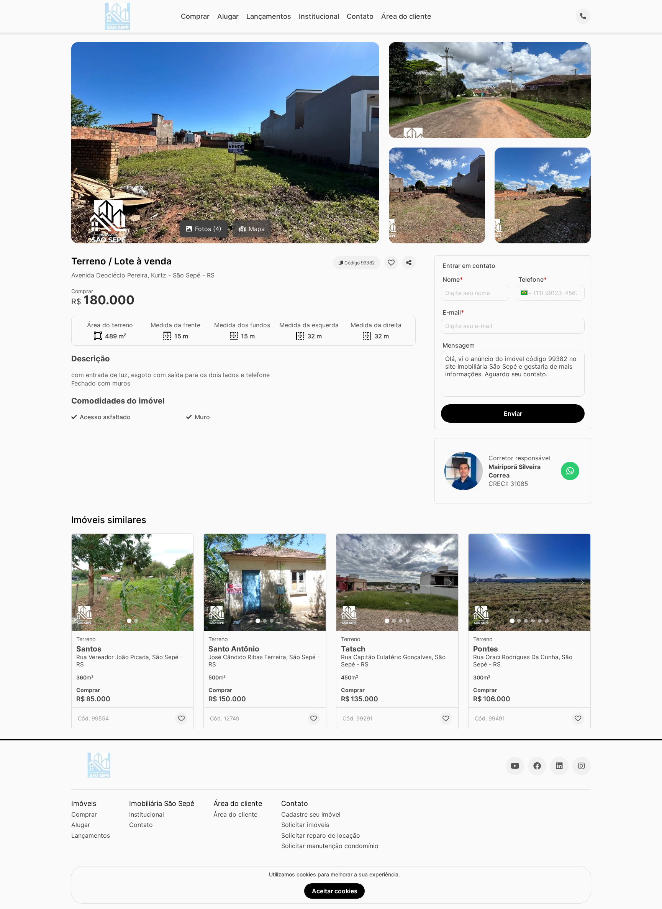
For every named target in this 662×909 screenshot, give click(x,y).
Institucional (319, 16)
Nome (452, 279)
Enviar (513, 413)
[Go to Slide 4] (408, 621)
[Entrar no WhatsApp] (570, 471)
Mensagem (458, 345)
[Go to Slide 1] (129, 621)
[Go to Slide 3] (272, 621)
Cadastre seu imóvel (311, 814)
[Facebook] (537, 766)
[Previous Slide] (80, 583)
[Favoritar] (391, 262)
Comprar (195, 16)
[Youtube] (515, 766)
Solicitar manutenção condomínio (330, 846)
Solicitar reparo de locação (320, 835)
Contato (360, 16)
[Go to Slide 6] (547, 621)
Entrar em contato (468, 265)
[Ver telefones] (583, 16)
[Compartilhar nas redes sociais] (409, 262)
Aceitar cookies (334, 891)
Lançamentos (268, 16)
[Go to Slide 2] (136, 621)
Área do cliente (406, 16)
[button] (132, 583)
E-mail (453, 312)
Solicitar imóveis (305, 825)
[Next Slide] (185, 583)
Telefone (532, 279)
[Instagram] (581, 766)
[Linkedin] (559, 766)
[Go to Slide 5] (540, 621)
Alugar (228, 16)
